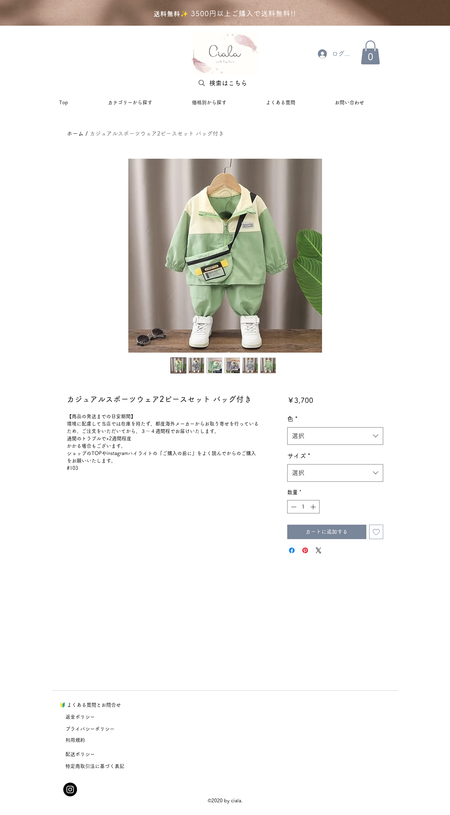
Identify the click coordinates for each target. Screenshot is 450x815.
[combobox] (335, 436)
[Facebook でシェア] (292, 550)
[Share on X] (318, 550)
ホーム (75, 133)
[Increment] (314, 506)
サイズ (298, 456)
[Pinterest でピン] (305, 550)
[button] (370, 52)
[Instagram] (70, 789)
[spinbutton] (303, 506)
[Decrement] (293, 506)
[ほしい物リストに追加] (376, 532)
